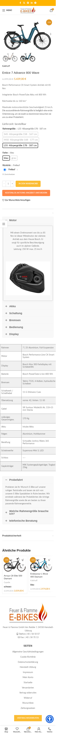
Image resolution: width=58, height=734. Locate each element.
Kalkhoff (6, 66)
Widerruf (28, 698)
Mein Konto (28, 677)
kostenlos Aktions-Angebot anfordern (26, 193)
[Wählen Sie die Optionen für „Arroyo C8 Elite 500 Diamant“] (23, 560)
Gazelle (7, 582)
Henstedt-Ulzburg (28, 667)
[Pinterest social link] (28, 3)
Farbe (5, 153)
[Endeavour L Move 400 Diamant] (41, 563)
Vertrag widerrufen (27, 693)
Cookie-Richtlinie (28, 657)
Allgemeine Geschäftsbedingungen (28, 652)
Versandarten (28, 688)
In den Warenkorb (28, 184)
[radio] (20, 134)
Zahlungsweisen (28, 708)
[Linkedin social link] (31, 3)
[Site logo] (28, 10)
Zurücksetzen (9, 174)
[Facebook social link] (20, 3)
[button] (5, 34)
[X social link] (24, 3)
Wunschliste (27, 703)
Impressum (28, 672)
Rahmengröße (9, 129)
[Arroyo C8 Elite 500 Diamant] (14, 564)
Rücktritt (7, 165)
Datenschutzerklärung (28, 662)
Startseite (28, 682)
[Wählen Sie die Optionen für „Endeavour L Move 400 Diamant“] (49, 560)
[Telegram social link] (35, 3)
